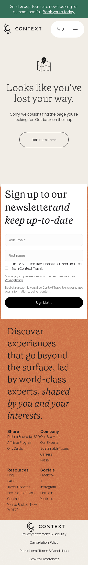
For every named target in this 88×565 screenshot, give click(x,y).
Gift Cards (15, 448)
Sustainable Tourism (56, 448)
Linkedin (46, 492)
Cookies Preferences (44, 559)
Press (44, 460)
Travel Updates (18, 486)
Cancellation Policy (44, 542)
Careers (46, 454)
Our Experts (49, 442)
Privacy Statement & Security (44, 534)
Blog (10, 475)
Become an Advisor (21, 492)
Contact (13, 498)
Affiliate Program (19, 442)
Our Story (47, 436)
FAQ (10, 481)
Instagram (48, 486)
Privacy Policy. (14, 280)
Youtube (46, 498)
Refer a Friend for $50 (23, 436)
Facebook (47, 475)
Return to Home (44, 139)
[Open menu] (75, 29)
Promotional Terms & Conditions (44, 550)
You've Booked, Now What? (22, 506)
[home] (25, 33)
